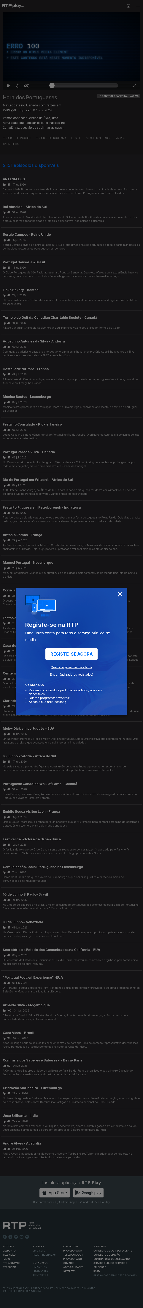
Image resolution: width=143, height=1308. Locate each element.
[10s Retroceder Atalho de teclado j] (14, 1303)
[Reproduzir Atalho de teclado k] (5, 1303)
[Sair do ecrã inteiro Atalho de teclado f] (137, 1303)
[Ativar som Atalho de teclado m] (23, 1303)
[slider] (85, 1303)
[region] (71, 654)
